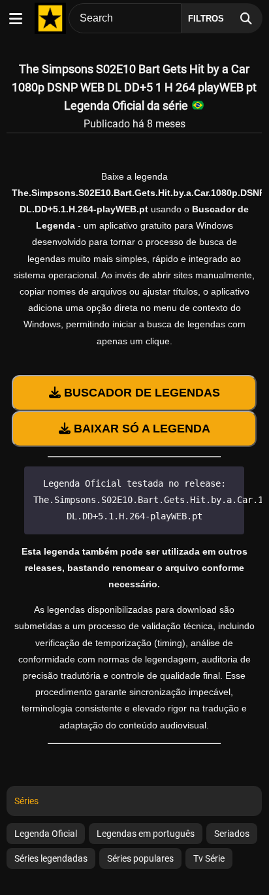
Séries (26, 801)
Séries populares (140, 858)
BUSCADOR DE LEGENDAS (140, 392)
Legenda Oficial (45, 833)
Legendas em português (146, 833)
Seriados (231, 833)
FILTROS (206, 19)
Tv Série (209, 858)
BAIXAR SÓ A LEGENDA (140, 428)
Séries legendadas (50, 858)
